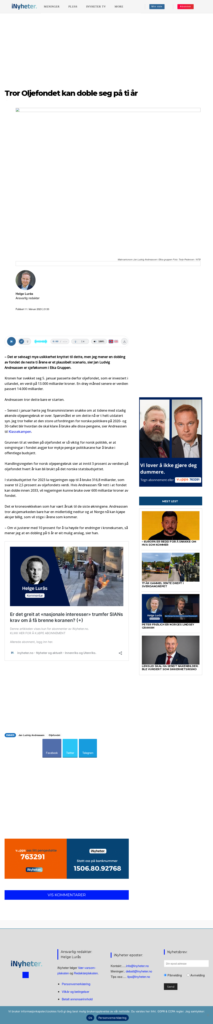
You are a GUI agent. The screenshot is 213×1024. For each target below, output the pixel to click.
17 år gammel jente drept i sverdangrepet (163, 584)
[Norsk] (111, 341)
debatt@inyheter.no (139, 971)
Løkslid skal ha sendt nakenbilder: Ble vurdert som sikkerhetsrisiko (170, 667)
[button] (203, 7)
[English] (116, 341)
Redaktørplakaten (86, 973)
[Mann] (21, 341)
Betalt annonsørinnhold (77, 999)
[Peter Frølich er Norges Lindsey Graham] (170, 608)
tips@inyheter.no (138, 976)
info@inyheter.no (137, 966)
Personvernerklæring (76, 984)
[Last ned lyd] (124, 341)
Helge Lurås (24, 294)
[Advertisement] (106, 50)
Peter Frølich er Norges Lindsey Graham (168, 626)
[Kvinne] (27, 341)
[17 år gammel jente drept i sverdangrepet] (170, 567)
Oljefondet (54, 735)
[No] (208, 1015)
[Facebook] (25, 975)
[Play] (11, 341)
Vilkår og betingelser (75, 991)
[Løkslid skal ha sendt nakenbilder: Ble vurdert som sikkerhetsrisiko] (170, 650)
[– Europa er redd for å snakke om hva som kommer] (170, 525)
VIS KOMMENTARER (67, 895)
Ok (90, 1017)
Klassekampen (20, 431)
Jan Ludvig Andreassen (32, 735)
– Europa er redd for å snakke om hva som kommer (169, 543)
